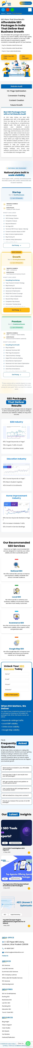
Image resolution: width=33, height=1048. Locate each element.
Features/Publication (8, 1037)
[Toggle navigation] (30, 9)
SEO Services (6, 965)
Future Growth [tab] (16, 105)
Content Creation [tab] (16, 100)
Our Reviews (6, 1034)
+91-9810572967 (9, 948)
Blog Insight (5, 1022)
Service (9, 13)
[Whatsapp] (28, 1043)
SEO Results (5, 1031)
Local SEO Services (7, 968)
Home (3, 13)
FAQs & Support (7, 1025)
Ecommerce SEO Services (10, 972)
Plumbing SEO (6, 1006)
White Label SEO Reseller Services (12, 978)
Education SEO (6, 1009)
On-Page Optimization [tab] (16, 91)
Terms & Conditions (15, 1046)
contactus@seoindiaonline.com (14, 952)
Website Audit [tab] (16, 86)
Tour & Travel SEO (7, 1012)
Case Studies (6, 1028)
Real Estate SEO (7, 1000)
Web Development (8, 984)
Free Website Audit (26, 3)
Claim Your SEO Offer (9, 57)
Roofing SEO (6, 997)
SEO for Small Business (9, 993)
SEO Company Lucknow (9, 975)
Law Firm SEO (6, 1003)
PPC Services (6, 981)
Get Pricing (15, 245)
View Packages (25, 57)
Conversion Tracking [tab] (16, 96)
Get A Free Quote (12, 695)
